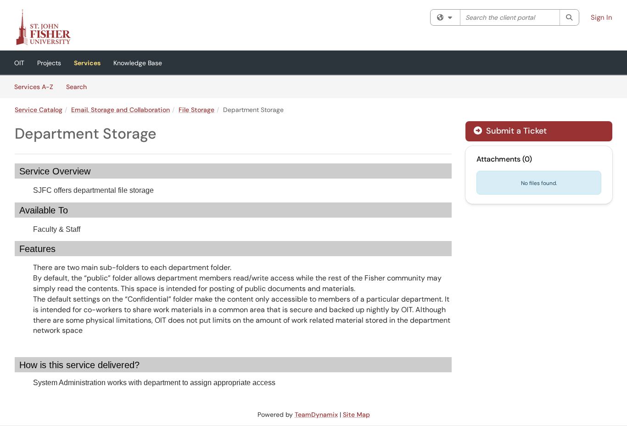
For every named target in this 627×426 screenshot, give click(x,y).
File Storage (196, 110)
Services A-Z (33, 87)
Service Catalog (38, 110)
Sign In (601, 17)
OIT (19, 63)
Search (79, 86)
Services (87, 63)
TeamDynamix (316, 414)
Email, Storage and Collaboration (120, 110)
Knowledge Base (137, 63)
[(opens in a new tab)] (43, 27)
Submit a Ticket (515, 130)
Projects (49, 63)
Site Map (356, 414)
